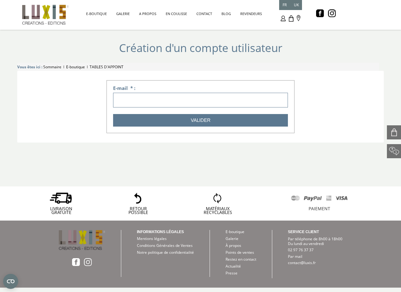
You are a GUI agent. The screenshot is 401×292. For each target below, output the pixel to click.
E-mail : (124, 88)
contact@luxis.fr (302, 262)
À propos (233, 245)
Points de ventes (240, 252)
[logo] (45, 14)
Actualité (233, 266)
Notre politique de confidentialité (165, 252)
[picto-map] (298, 17)
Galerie (232, 238)
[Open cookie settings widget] (10, 281)
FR (285, 5)
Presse (231, 273)
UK (296, 5)
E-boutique (235, 231)
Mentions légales (152, 238)
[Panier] (291, 18)
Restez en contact (241, 259)
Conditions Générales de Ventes (165, 245)
